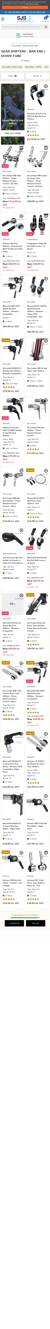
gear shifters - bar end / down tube (25, 46)
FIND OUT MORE (13, 133)
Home (13, 43)
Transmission (22, 43)
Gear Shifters (33, 43)
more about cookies (32, 4)
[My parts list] (46, 86)
